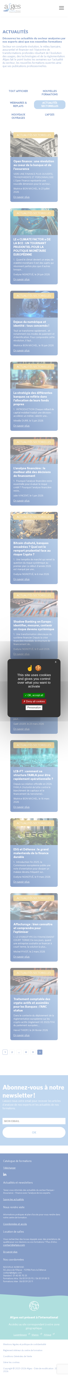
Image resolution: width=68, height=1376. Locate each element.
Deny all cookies (35, 701)
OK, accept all (35, 695)
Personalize (34, 707)
